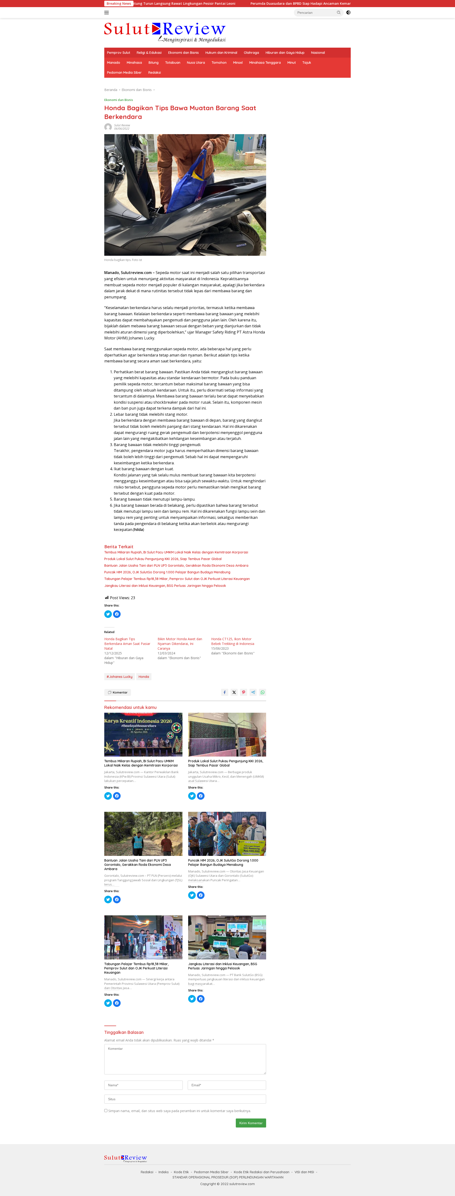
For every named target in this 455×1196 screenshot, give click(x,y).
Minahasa (134, 62)
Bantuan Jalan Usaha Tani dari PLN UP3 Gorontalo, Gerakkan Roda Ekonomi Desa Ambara (176, 565)
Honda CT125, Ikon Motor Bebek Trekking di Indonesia (232, 641)
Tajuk (306, 62)
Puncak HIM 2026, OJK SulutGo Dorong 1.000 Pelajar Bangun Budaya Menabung (167, 572)
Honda (144, 677)
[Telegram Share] (253, 692)
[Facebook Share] (224, 692)
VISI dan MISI (304, 1172)
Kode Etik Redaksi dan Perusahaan (261, 1172)
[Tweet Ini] (234, 692)
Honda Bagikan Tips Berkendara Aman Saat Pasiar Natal (127, 644)
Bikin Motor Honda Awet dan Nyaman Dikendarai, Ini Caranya (180, 644)
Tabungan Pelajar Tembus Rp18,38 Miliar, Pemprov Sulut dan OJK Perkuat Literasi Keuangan (177, 579)
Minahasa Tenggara (265, 62)
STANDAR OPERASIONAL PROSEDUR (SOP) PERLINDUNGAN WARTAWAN (228, 1177)
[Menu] (107, 13)
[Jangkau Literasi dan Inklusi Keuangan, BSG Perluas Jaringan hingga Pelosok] (227, 937)
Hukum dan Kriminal (221, 52)
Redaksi (154, 72)
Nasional (318, 52)
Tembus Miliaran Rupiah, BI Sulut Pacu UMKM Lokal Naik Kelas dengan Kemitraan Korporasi (176, 552)
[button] (339, 12)
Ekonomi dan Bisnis (183, 52)
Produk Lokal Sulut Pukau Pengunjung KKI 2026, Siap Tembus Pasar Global (163, 559)
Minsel (238, 62)
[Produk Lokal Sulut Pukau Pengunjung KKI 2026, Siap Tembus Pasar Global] (227, 735)
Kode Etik (181, 1172)
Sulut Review (122, 125)
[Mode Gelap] (348, 13)
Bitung (154, 62)
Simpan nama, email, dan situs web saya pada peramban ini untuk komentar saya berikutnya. (179, 1111)
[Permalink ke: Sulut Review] (108, 126)
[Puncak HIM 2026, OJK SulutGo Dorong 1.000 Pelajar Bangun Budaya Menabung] (227, 834)
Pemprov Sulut (118, 52)
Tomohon (219, 62)
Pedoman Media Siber (124, 72)
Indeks (164, 1172)
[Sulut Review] (165, 32)
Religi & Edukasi (149, 52)
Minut (291, 62)
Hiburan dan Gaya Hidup (285, 52)
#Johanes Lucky (119, 677)
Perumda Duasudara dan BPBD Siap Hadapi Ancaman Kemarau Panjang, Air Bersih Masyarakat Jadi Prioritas (263, 3)
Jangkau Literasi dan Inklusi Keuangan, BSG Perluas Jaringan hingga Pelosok (165, 586)
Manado (113, 62)
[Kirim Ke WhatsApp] (262, 692)
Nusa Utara (196, 62)
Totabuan (172, 62)
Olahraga (251, 52)
